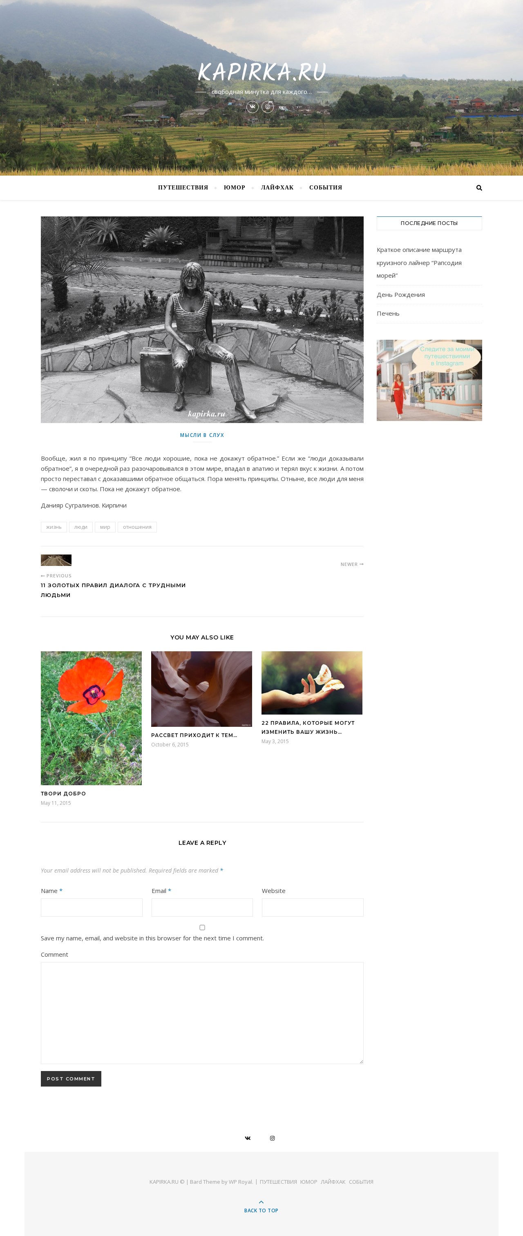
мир (105, 526)
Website (274, 890)
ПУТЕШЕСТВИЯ (183, 188)
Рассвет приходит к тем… (194, 735)
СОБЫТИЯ (325, 188)
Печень (388, 313)
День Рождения (401, 294)
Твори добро (63, 794)
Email (161, 890)
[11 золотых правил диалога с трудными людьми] (56, 560)
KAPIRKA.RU (261, 74)
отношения (137, 526)
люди (80, 526)
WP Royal (240, 1181)
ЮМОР (235, 188)
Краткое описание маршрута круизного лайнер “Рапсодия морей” (419, 262)
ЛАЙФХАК (277, 188)
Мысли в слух (202, 435)
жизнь (54, 526)
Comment (54, 954)
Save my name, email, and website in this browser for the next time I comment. (152, 938)
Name (52, 890)
